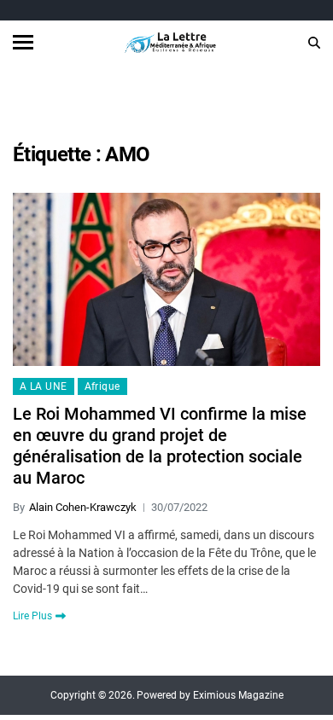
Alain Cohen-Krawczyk (83, 507)
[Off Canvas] (23, 42)
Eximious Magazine (238, 695)
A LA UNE (43, 386)
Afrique (102, 386)
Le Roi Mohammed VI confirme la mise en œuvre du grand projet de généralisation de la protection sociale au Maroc (160, 446)
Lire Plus (32, 616)
